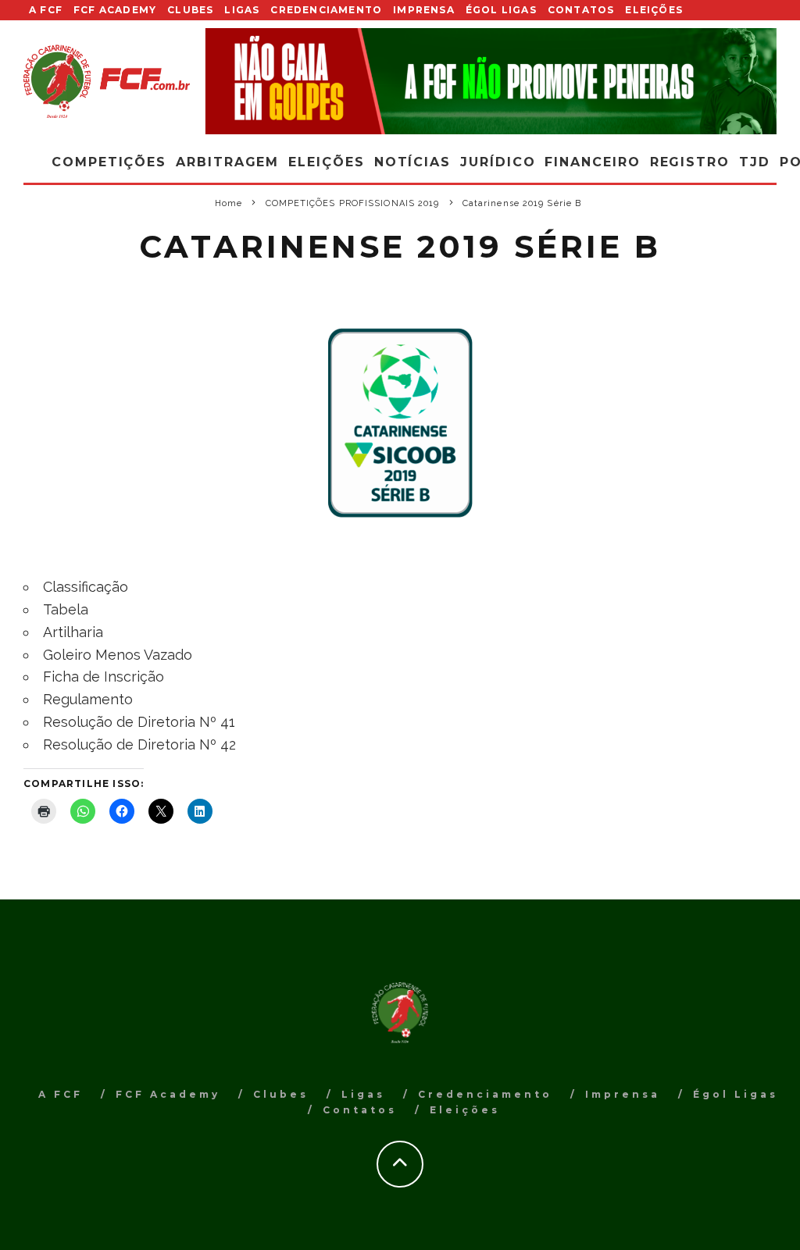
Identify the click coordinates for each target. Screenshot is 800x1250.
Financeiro (592, 162)
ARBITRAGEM (227, 162)
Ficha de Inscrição (103, 676)
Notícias (412, 162)
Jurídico (497, 162)
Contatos (581, 10)
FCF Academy (114, 10)
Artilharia (73, 632)
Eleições (654, 10)
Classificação (85, 587)
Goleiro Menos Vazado (117, 654)
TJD (754, 162)
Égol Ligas (501, 10)
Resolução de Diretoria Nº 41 (139, 722)
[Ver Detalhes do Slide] (491, 81)
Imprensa (424, 10)
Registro (690, 162)
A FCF (45, 10)
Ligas (241, 10)
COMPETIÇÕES (109, 162)
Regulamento (88, 699)
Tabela (65, 609)
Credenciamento (326, 10)
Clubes (190, 10)
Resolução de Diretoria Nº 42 (139, 744)
